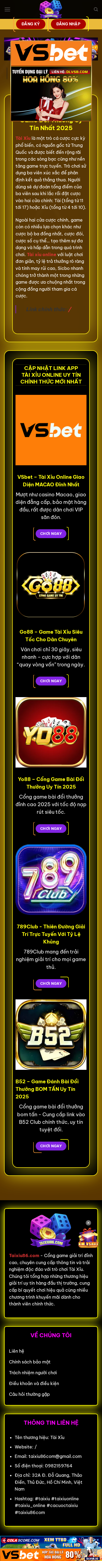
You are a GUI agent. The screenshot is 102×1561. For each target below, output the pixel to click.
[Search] (96, 9)
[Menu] (7, 9)
